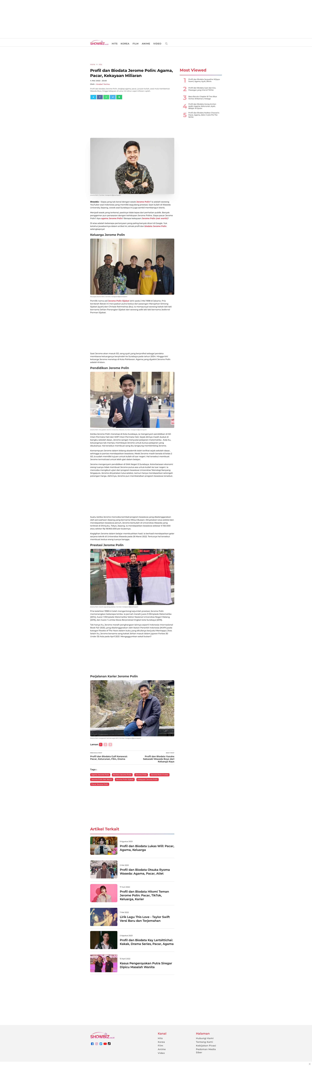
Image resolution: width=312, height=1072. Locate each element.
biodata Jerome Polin (155, 226)
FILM (136, 43)
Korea (161, 1042)
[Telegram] (113, 97)
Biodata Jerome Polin (122, 775)
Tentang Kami (204, 1042)
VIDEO (157, 43)
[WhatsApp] (106, 97)
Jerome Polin (143, 202)
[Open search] (166, 43)
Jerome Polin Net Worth (101, 779)
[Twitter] (93, 97)
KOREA (125, 43)
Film (160, 1045)
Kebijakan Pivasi (206, 1045)
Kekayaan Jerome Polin (147, 779)
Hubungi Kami (205, 1038)
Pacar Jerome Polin (99, 784)
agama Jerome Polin (111, 218)
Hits (100, 64)
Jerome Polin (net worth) (155, 218)
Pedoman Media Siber (206, 1051)
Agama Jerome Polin (100, 775)
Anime (162, 1049)
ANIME (146, 43)
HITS (114, 43)
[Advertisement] (18, 18)
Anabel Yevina (103, 84)
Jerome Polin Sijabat (119, 301)
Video (161, 1053)
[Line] (119, 97)
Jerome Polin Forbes (159, 775)
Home (92, 64)
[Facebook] (100, 97)
